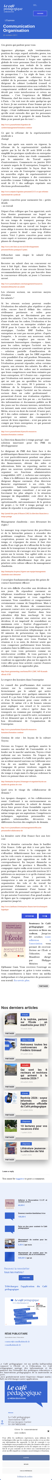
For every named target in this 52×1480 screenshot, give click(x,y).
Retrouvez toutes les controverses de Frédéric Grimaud (34, 1047)
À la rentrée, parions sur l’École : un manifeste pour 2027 (34, 1022)
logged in (20, 1179)
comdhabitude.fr (13, 1345)
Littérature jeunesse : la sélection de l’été (34, 1150)
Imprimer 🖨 (29, 916)
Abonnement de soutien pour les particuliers (32, 1240)
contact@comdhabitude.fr (17, 1341)
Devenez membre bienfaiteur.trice (31, 1213)
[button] (48, 1431)
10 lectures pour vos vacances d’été (34, 1127)
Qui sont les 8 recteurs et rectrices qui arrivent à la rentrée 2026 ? (34, 1074)
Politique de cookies (24, 1476)
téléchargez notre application (23, 1379)
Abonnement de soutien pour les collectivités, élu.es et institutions (32, 1253)
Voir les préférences (26, 1471)
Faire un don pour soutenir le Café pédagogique (32, 1227)
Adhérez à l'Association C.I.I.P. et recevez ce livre (32, 1201)
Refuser (26, 1464)
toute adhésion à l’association (40, 940)
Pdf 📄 (44, 916)
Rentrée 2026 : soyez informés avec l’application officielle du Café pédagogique (34, 1102)
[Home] (14, 16)
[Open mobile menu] (35, 5)
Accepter (26, 1457)
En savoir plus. (22, 980)
